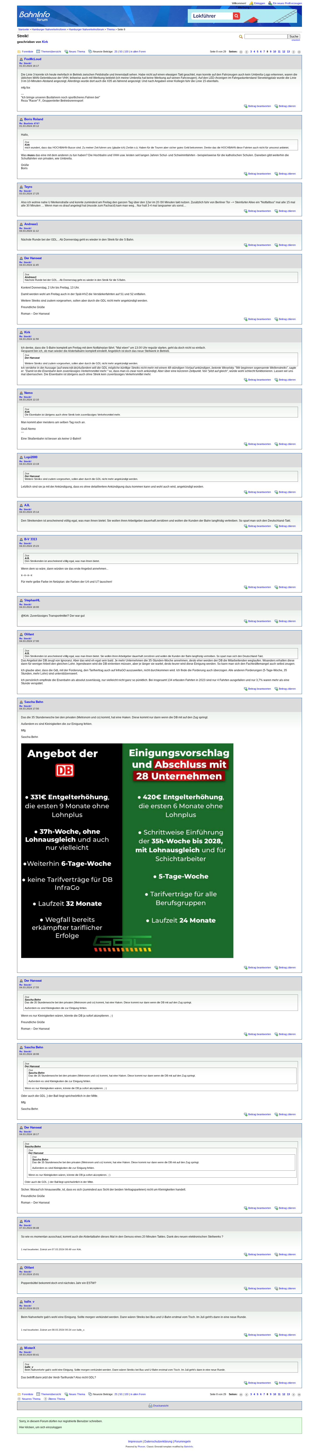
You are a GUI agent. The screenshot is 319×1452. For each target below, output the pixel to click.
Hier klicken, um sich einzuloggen (40, 1427)
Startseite (23, 29)
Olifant (29, 634)
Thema (111, 29)
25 (115, 51)
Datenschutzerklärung (158, 1441)
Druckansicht (160, 1405)
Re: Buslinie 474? (29, 123)
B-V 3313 (30, 539)
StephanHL (32, 600)
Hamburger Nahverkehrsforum (86, 29)
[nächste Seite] (293, 51)
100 (126, 51)
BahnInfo (188, 1446)
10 (274, 51)
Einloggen (259, 3)
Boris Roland (33, 119)
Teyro (28, 187)
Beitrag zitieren (287, 106)
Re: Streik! (25, 63)
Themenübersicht (51, 51)
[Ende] (299, 51)
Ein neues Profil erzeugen (287, 3)
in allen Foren (138, 51)
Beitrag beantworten (259, 106)
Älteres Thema (56, 1398)
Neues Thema (77, 51)
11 (279, 51)
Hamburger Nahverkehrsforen (49, 29)
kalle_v (29, 1301)
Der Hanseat (33, 258)
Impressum (135, 1441)
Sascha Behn (33, 702)
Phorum (141, 1446)
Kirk (45, 42)
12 (283, 51)
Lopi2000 (30, 457)
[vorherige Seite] (246, 51)
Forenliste (27, 51)
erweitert (296, 40)
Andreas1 (31, 224)
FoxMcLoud (32, 59)
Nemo (28, 393)
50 (120, 51)
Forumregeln (182, 1441)
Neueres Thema (31, 1398)
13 (288, 51)
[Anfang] (241, 51)
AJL (27, 505)
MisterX (29, 1348)
